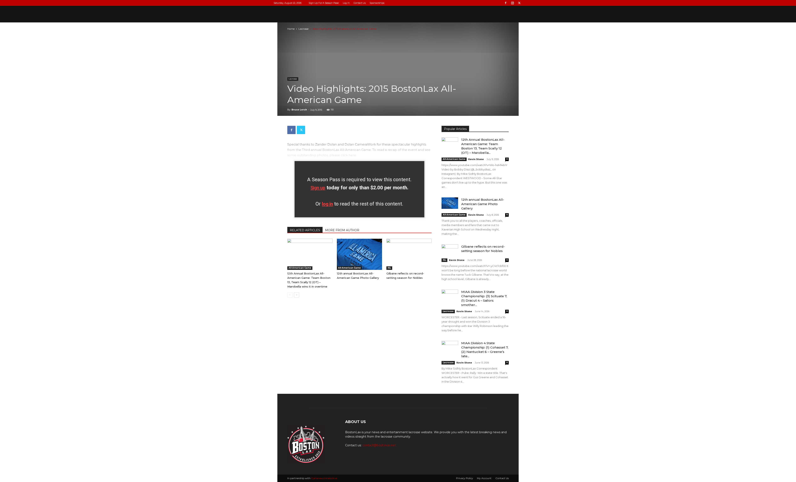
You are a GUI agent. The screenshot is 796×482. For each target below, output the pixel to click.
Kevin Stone (476, 159)
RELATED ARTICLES (305, 230)
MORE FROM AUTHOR (342, 230)
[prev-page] (289, 294)
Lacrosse (303, 28)
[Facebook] (505, 3)
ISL (389, 268)
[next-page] (296, 294)
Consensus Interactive (324, 478)
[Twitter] (519, 3)
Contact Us (360, 2)
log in (327, 204)
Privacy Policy (464, 478)
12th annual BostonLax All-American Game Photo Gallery (482, 204)
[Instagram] (512, 3)
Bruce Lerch (299, 109)
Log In (346, 2)
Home (291, 28)
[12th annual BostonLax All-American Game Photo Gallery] (359, 254)
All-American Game (300, 268)
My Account (484, 478)
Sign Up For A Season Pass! (324, 2)
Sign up (318, 187)
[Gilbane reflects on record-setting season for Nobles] (409, 254)
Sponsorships (377, 2)
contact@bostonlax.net (379, 445)
